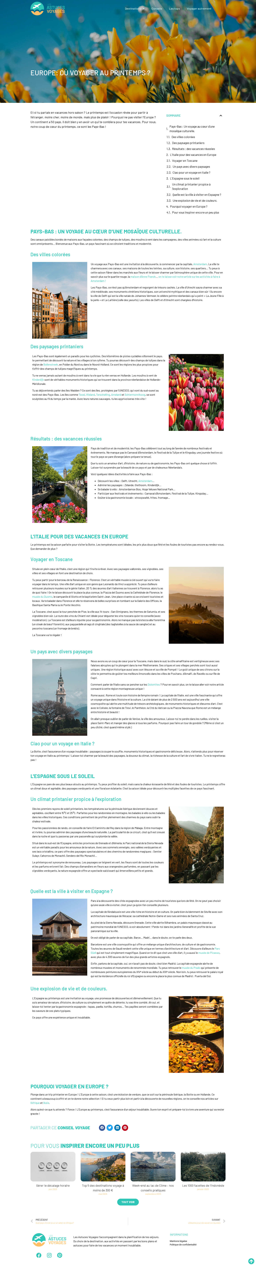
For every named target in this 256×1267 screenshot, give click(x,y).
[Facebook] (39, 1255)
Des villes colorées (183, 137)
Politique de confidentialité (183, 1244)
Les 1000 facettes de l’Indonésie (203, 1185)
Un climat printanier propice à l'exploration (191, 186)
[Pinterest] (60, 1255)
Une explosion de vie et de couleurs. (195, 200)
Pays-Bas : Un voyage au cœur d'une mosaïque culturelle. (192, 129)
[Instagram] (49, 1255)
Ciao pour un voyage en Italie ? (191, 172)
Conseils (157, 8)
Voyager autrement (199, 8)
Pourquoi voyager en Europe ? (188, 206)
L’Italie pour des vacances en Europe (193, 154)
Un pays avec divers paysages (191, 166)
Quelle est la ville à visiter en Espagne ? (197, 194)
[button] (102, 1128)
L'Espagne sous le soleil (184, 178)
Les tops (174, 8)
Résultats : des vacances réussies (193, 148)
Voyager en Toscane (184, 160)
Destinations (133, 8)
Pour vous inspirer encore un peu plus (195, 212)
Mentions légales (178, 1241)
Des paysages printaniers (188, 142)
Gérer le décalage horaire (53, 1185)
